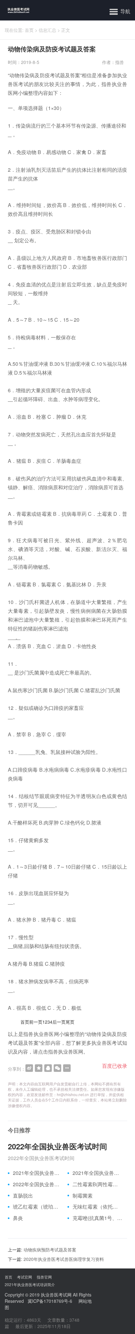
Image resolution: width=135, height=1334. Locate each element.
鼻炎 (18, 1218)
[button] (120, 11)
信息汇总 (47, 30)
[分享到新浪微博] (29, 1068)
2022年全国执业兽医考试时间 (57, 1146)
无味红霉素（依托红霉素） (97, 1206)
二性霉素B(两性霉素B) (97, 1184)
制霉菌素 (83, 1195)
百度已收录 (114, 1065)
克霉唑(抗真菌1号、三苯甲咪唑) (97, 1218)
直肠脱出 (23, 1195)
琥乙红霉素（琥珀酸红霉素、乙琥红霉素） (38, 1206)
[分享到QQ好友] (48, 1068)
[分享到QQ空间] (38, 1068)
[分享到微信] (57, 1068)
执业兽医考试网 (56, 1294)
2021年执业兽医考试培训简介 (30, 1284)
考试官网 (24, 1276)
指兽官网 (44, 1276)
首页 (29, 30)
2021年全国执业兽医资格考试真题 (97, 1173)
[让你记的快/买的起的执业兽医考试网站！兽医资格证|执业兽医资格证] (15, 10)
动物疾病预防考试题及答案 (50, 1249)
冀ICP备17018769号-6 (50, 1301)
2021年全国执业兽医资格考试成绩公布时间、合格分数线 (38, 1173)
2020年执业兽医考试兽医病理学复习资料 (64, 1259)
